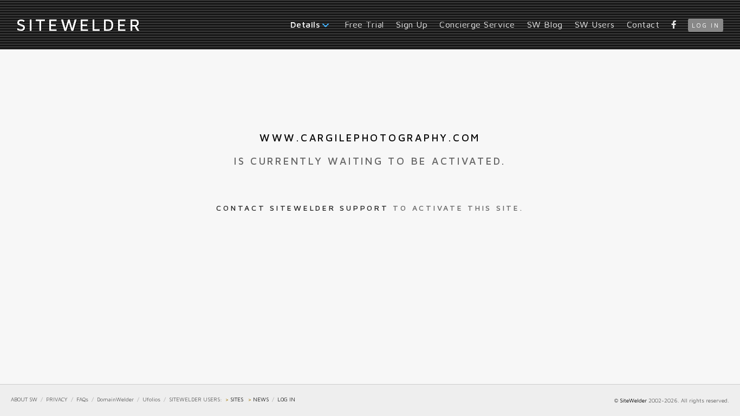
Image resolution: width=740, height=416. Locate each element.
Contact (643, 24)
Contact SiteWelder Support (302, 207)
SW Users (595, 24)
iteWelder (79, 24)
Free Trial (364, 24)
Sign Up (412, 24)
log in (705, 25)
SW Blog (545, 24)
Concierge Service (477, 24)
